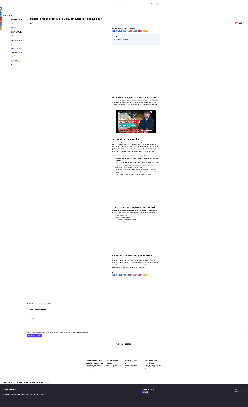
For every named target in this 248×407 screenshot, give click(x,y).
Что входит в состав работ (122, 39)
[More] (146, 31)
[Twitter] (124, 31)
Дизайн (132, 10)
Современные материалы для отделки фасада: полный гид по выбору (153, 362)
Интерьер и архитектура (101, 10)
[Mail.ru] (129, 31)
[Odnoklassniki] (126, 31)
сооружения (34, 299)
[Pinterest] (139, 31)
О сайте (235, 389)
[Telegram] (134, 31)
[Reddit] (131, 31)
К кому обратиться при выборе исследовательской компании (135, 42)
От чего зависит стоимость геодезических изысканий (131, 41)
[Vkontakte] (121, 31)
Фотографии (40, 382)
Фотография (123, 10)
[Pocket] (141, 31)
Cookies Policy (237, 393)
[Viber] (136, 31)
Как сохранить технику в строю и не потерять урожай (16, 21)
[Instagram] (116, 31)
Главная (91, 10)
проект (28, 299)
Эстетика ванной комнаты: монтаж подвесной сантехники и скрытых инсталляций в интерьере (16, 52)
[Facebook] (114, 31)
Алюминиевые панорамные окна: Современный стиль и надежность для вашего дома (16, 31)
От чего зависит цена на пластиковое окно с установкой (16, 42)
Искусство (113, 10)
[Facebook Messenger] (119, 31)
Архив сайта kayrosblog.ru (239, 391)
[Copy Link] (144, 31)
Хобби (138, 10)
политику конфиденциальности (81, 332)
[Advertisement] (65, 290)
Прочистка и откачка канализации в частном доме (16, 63)
